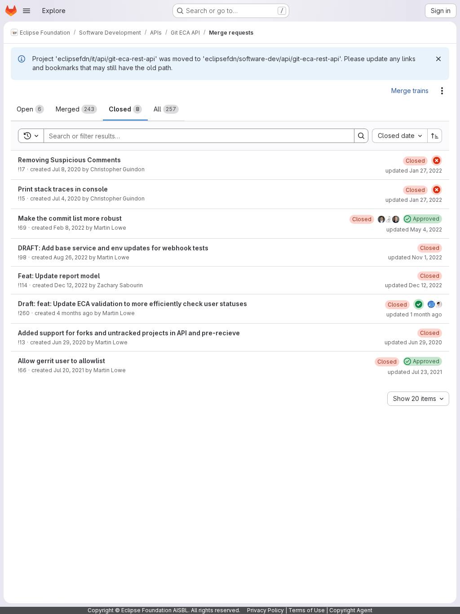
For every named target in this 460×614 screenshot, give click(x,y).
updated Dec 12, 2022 (413, 285)
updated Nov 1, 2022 (415, 257)
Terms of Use (306, 610)
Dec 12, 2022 (71, 285)
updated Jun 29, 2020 (413, 342)
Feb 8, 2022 (68, 227)
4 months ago (75, 313)
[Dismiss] (438, 58)
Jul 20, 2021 (68, 370)
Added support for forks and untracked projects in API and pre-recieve (129, 333)
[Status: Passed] (418, 304)
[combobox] (399, 136)
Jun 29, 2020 (69, 342)
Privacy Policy (265, 610)
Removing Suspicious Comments (69, 160)
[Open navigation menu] (26, 11)
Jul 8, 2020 (66, 169)
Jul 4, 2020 (66, 198)
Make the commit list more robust (70, 218)
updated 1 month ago (414, 314)
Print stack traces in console (63, 189)
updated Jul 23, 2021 (415, 372)
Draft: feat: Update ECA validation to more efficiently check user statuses (132, 303)
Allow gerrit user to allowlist (61, 361)
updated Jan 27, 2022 (413, 170)
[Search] (361, 136)
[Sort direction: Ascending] (435, 136)
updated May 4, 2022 (414, 229)
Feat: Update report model (59, 276)
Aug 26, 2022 (70, 257)
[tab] (30, 109)
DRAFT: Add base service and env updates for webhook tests (113, 248)
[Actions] (442, 91)
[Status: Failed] (436, 160)
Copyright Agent (350, 610)
